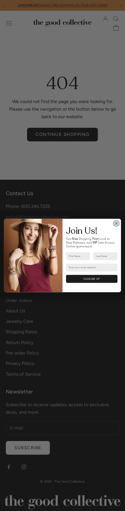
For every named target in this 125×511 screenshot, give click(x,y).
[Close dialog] (116, 223)
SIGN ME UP (91, 278)
